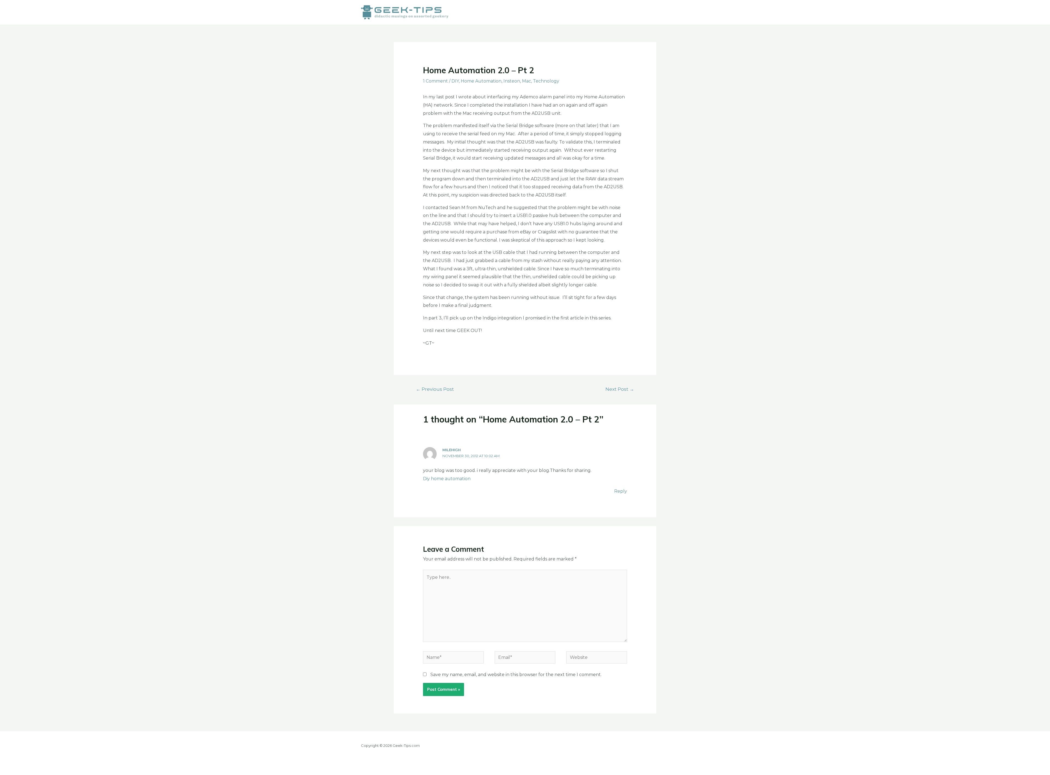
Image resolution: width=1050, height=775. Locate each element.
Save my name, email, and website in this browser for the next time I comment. (516, 674)
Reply (620, 491)
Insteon (511, 81)
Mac (526, 81)
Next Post (619, 389)
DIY (455, 81)
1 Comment (435, 81)
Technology (546, 81)
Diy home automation (447, 478)
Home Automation (481, 81)
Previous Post (435, 389)
